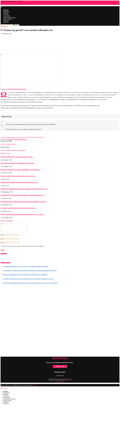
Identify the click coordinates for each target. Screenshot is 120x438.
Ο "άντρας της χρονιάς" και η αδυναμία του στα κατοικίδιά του (27, 137)
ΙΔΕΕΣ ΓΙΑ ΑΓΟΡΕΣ (7, 19)
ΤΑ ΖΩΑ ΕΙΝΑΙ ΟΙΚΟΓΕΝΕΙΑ (9, 17)
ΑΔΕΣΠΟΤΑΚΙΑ (6, 16)
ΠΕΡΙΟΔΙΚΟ (6, 22)
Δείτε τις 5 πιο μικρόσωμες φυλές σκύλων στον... (60, 362)
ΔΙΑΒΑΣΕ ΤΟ (6, 20)
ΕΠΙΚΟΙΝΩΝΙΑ (6, 11)
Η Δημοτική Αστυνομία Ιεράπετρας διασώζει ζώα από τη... (20, 182)
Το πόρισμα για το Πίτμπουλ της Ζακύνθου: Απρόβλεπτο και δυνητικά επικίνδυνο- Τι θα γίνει (30, 270)
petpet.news (68, 380)
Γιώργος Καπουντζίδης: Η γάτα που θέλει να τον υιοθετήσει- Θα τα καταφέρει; (25, 266)
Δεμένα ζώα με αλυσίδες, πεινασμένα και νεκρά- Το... (18, 163)
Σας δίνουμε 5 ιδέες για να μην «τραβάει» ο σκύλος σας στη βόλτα (24, 129)
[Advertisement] (60, 44)
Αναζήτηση (16, 25)
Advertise (5, 10)
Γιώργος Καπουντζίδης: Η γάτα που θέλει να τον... (17, 157)
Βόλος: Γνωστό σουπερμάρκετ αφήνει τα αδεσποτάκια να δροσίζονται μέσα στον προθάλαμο (31, 124)
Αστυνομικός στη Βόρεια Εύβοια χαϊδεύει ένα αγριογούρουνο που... (22, 195)
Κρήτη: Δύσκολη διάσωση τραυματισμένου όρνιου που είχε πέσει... (22, 214)
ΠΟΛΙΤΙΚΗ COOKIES (60, 382)
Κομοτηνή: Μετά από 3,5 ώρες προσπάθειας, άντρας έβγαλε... (21, 169)
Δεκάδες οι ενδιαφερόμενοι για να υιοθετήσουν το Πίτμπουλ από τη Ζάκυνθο (25, 274)
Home (4, 4)
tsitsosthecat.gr (60, 375)
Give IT (35, 385)
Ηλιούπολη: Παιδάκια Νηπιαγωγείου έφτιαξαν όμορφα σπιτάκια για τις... (24, 189)
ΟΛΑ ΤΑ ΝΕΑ (6, 14)
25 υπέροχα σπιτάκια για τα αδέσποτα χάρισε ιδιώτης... (18, 208)
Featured (5, 13)
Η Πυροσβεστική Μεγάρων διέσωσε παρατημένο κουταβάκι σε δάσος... (24, 201)
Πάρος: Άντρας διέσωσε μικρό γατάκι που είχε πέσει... (18, 176)
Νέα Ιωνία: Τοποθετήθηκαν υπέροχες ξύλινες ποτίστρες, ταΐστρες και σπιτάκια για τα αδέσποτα (30, 283)
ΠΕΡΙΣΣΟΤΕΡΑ (60, 366)
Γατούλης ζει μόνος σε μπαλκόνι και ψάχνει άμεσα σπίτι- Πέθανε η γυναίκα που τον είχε (28, 279)
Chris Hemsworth (5, 137)
